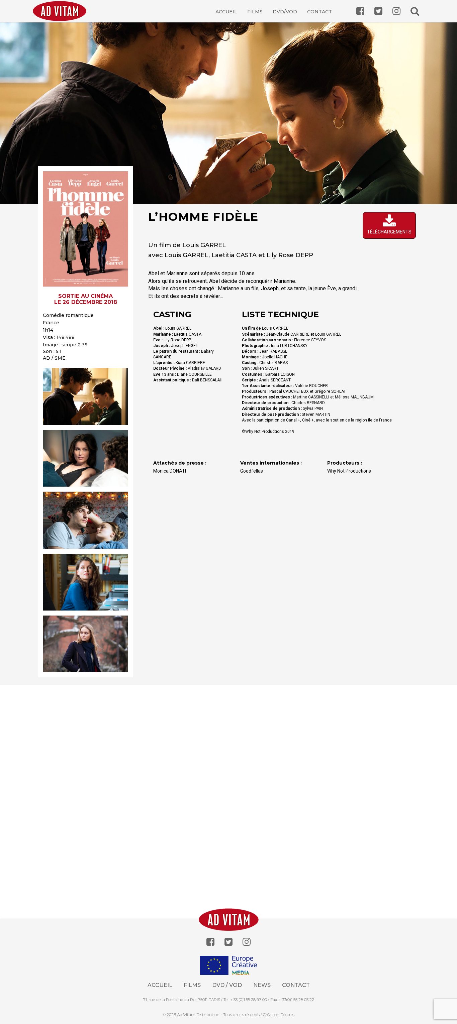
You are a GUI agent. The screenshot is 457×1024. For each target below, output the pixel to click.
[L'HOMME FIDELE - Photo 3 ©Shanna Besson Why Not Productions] (85, 520)
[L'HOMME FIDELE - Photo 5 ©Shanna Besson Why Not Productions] (85, 644)
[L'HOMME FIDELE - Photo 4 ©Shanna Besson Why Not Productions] (85, 582)
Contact (319, 12)
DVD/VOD (285, 12)
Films (255, 12)
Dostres (287, 1014)
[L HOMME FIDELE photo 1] (85, 396)
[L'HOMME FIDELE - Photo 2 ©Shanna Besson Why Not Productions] (85, 458)
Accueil (226, 12)
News (262, 985)
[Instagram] (246, 942)
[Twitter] (228, 942)
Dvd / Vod (227, 985)
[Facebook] (210, 942)
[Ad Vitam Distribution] (62, 15)
